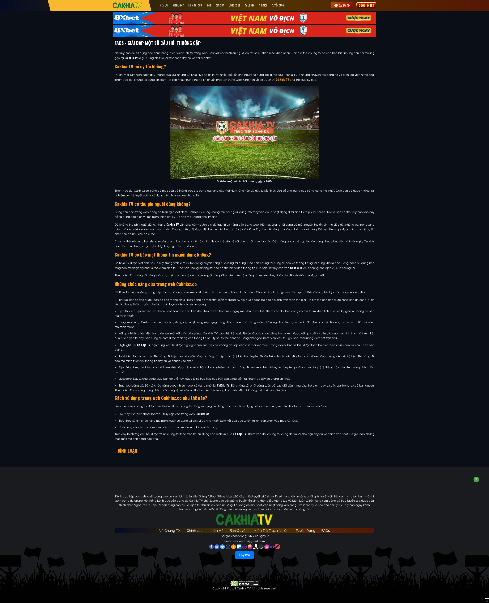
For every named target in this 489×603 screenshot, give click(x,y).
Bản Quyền (239, 531)
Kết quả (219, 5)
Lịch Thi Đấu (195, 5)
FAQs (325, 531)
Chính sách (196, 531)
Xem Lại (164, 5)
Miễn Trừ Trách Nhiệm (271, 531)
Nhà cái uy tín (342, 5)
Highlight (178, 5)
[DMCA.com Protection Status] (244, 583)
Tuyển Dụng (278, 5)
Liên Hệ (217, 531)
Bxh (208, 5)
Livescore (234, 5)
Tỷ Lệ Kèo (249, 5)
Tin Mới (263, 5)
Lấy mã (244, 555)
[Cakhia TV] (127, 5)
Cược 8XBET (366, 5)
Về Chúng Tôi (170, 531)
